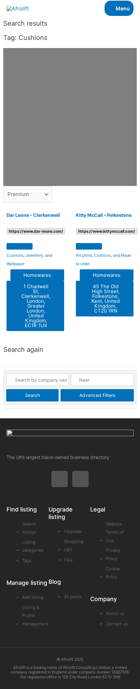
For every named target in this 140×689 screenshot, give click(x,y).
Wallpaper (15, 263)
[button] (20, 246)
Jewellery (34, 255)
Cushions (15, 255)
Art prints (84, 255)
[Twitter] (59, 479)
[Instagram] (80, 479)
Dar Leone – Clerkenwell (33, 215)
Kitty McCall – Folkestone (104, 215)
